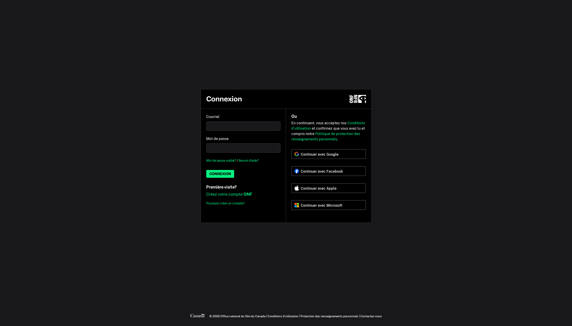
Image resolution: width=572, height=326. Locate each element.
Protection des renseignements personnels (329, 316)
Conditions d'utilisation (283, 316)
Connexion (220, 174)
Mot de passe (217, 139)
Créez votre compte (229, 194)
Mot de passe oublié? (221, 160)
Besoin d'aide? (249, 160)
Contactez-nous (371, 316)
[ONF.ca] (357, 99)
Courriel (212, 117)
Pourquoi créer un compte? (225, 203)
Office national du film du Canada (242, 316)
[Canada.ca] (197, 316)
